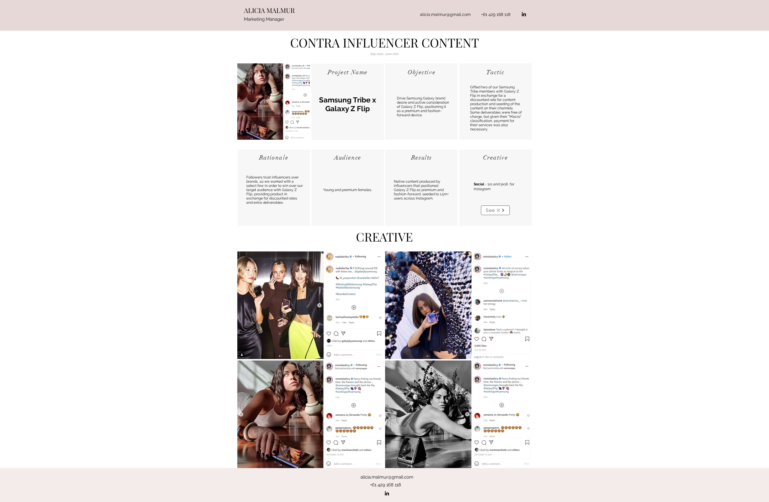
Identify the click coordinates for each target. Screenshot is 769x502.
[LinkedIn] (524, 14)
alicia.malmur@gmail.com (445, 14)
